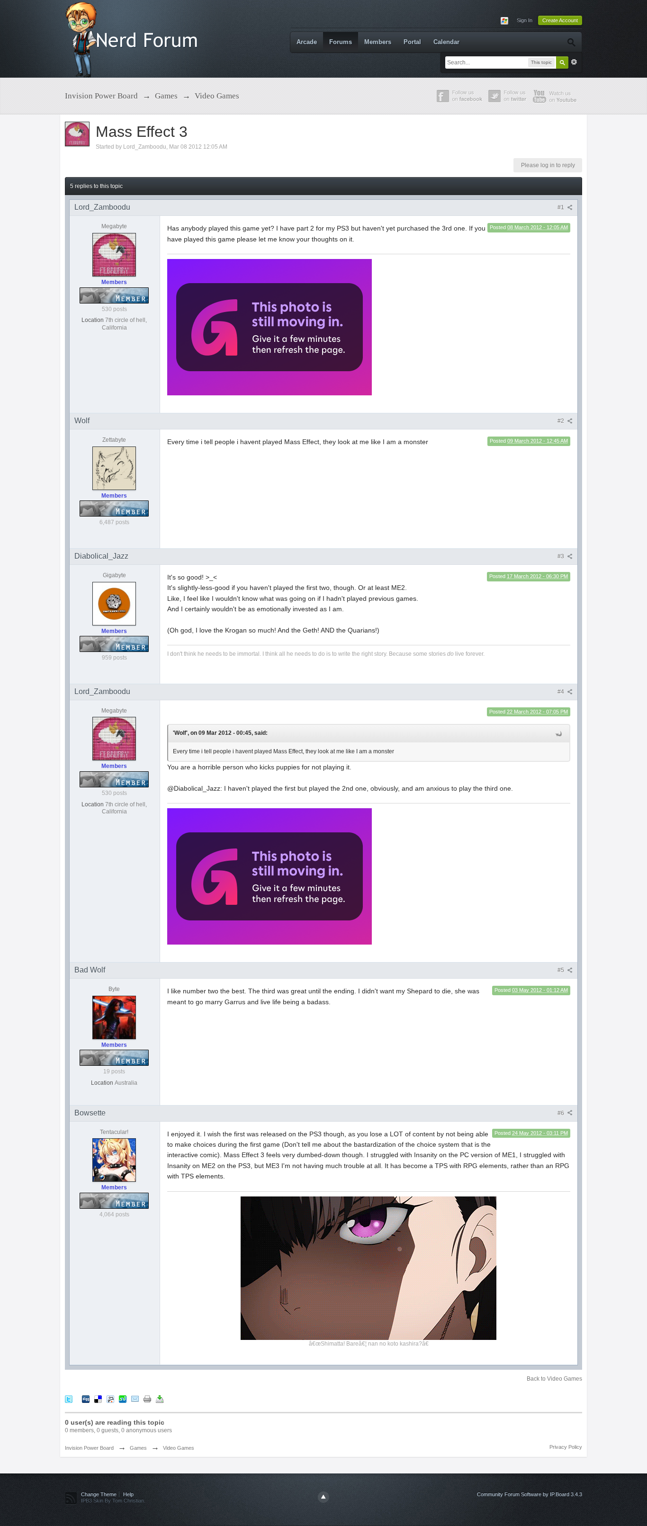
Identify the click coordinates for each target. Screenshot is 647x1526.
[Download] (159, 1398)
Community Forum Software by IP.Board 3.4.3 (529, 1494)
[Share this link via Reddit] (110, 1398)
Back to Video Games (554, 1378)
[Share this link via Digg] (86, 1398)
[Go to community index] (133, 38)
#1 (561, 207)
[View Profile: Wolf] (114, 467)
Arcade (307, 41)
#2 (561, 421)
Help (128, 1494)
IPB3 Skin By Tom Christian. (113, 1500)
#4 (561, 691)
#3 (561, 556)
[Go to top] (323, 1497)
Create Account (560, 20)
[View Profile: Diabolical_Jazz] (114, 603)
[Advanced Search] (571, 42)
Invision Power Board (89, 1448)
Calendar (446, 41)
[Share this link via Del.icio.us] (98, 1398)
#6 (561, 1113)
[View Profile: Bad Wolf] (114, 1017)
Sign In (524, 20)
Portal (412, 41)
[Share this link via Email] (135, 1398)
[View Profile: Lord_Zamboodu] (114, 254)
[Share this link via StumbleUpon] (122, 1398)
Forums (340, 41)
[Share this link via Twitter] (68, 1398)
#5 (561, 970)
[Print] (147, 1398)
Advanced (574, 62)
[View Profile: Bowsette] (114, 1159)
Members (377, 41)
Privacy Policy (565, 1447)
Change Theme (99, 1494)
